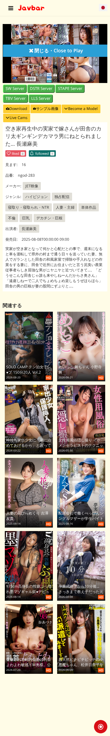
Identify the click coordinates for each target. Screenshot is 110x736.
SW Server (15, 88)
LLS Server (40, 98)
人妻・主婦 (65, 207)
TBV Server (16, 98)
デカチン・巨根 (49, 217)
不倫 (11, 217)
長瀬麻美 (29, 228)
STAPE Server (70, 88)
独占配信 (61, 196)
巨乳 (26, 217)
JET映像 (31, 185)
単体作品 (88, 207)
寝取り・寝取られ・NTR (28, 207)
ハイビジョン (36, 196)
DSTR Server (41, 88)
